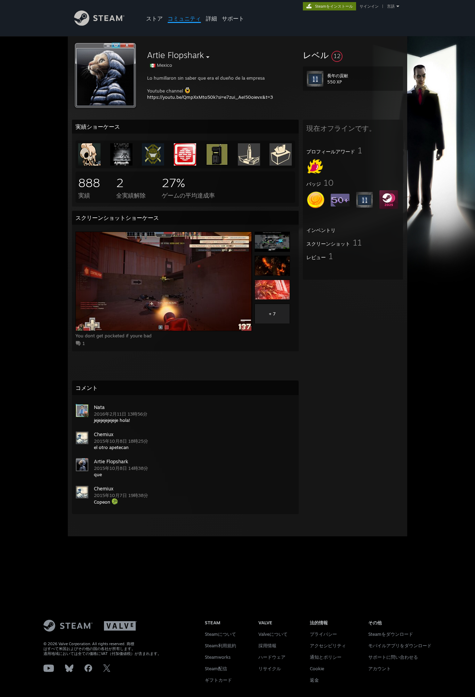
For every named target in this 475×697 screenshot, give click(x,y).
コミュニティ (184, 18)
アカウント (379, 668)
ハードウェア (271, 657)
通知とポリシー (325, 657)
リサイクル (269, 668)
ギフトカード (218, 680)
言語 (391, 6)
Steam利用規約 (220, 645)
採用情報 (267, 645)
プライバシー (323, 634)
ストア (154, 18)
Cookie (317, 668)
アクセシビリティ (328, 645)
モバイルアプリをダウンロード (400, 645)
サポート (233, 18)
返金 (314, 680)
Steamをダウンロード (390, 634)
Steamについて (220, 634)
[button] (353, 55)
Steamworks (218, 657)
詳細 (211, 18)
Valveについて (273, 634)
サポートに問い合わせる (393, 657)
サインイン (369, 6)
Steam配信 (216, 668)
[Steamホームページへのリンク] (99, 24)
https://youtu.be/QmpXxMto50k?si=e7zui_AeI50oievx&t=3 (210, 97)
